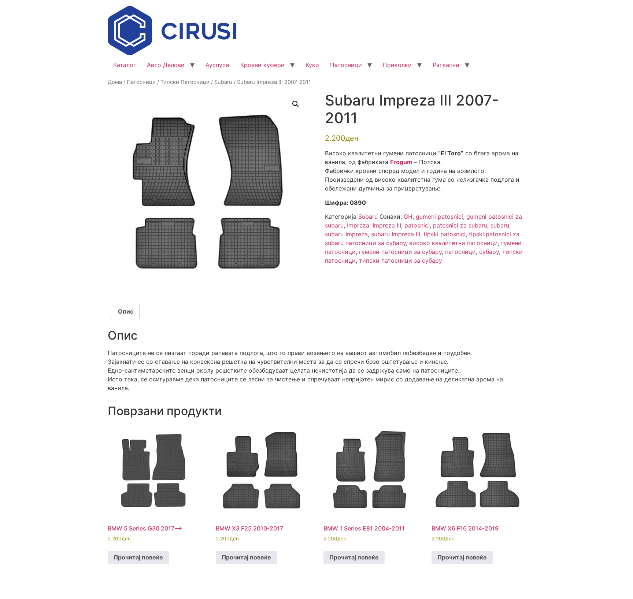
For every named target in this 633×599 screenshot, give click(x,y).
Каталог (124, 65)
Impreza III (387, 225)
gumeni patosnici (439, 216)
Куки (312, 65)
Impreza (358, 225)
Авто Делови (166, 65)
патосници (460, 251)
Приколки (397, 65)
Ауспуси (217, 65)
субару (489, 251)
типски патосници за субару (400, 260)
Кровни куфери (262, 65)
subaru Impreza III (395, 234)
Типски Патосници (185, 82)
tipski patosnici (444, 234)
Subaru (223, 82)
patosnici (417, 225)
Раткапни (446, 65)
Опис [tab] (125, 311)
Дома (115, 82)
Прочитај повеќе (138, 557)
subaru (500, 225)
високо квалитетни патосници (453, 243)
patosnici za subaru (460, 225)
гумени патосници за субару (400, 251)
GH (408, 216)
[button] (295, 104)
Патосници (346, 65)
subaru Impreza (346, 234)
